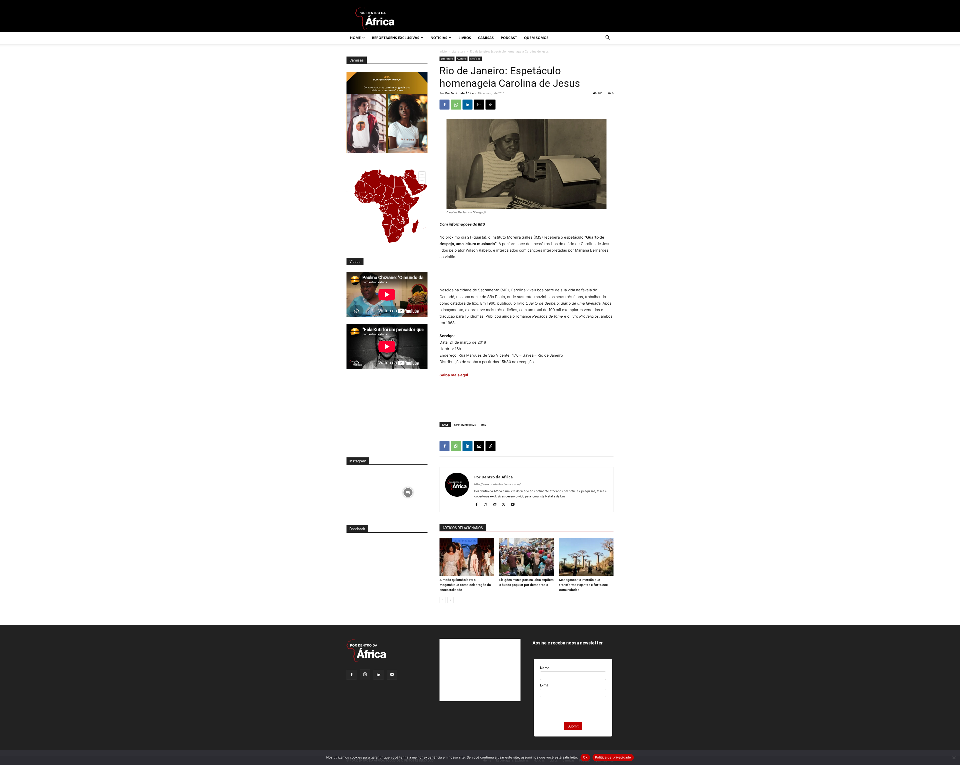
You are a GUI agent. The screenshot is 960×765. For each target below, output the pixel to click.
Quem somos (536, 37)
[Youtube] (514, 505)
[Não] (953, 757)
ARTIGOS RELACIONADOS (462, 528)
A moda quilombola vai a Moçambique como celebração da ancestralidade (465, 585)
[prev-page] (443, 600)
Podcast (509, 37)
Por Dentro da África (459, 93)
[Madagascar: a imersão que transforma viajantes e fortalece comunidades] (586, 557)
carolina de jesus (465, 424)
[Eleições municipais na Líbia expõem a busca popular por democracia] (526, 557)
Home (355, 37)
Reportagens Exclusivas (395, 37)
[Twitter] (505, 505)
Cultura (461, 58)
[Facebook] (445, 105)
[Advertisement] (526, 274)
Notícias (438, 37)
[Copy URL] (491, 105)
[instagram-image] (366, 491)
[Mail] (496, 505)
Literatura (458, 51)
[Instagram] (487, 505)
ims (483, 424)
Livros (464, 37)
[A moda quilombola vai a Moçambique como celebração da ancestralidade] (467, 557)
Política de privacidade (613, 757)
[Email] (479, 105)
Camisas (486, 37)
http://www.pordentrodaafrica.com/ (497, 484)
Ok (585, 757)
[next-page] (451, 600)
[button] (608, 38)
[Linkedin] (467, 105)
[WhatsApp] (456, 105)
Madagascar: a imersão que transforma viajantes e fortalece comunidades (583, 585)
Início (443, 51)
